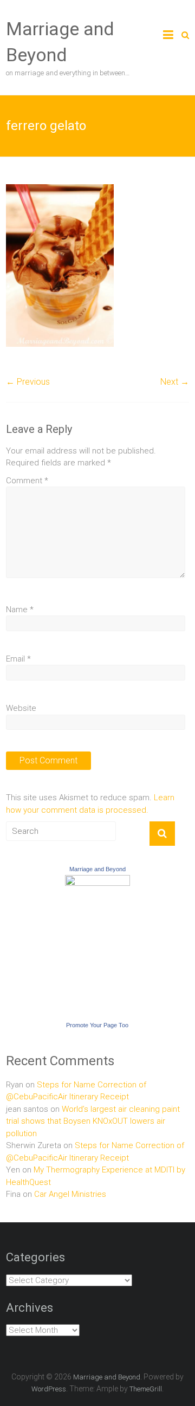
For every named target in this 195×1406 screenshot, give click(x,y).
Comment (27, 480)
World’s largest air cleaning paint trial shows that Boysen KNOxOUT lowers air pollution (93, 1121)
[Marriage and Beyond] (97, 881)
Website (21, 708)
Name (20, 609)
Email (18, 659)
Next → (174, 382)
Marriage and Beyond (97, 869)
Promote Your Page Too (97, 1025)
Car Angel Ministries (70, 1194)
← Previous (28, 382)
